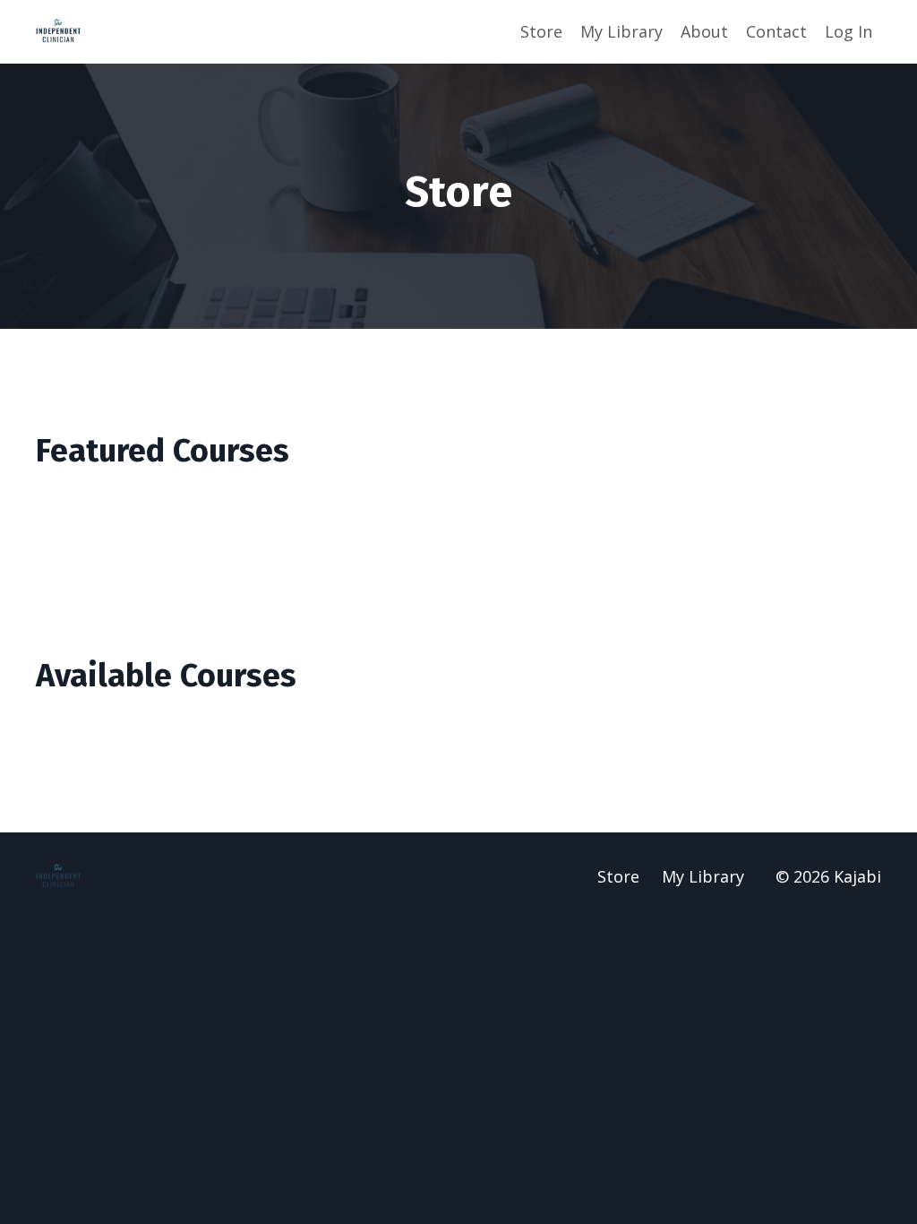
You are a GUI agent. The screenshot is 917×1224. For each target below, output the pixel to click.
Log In (848, 31)
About (704, 31)
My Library (621, 31)
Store (541, 31)
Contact (776, 31)
